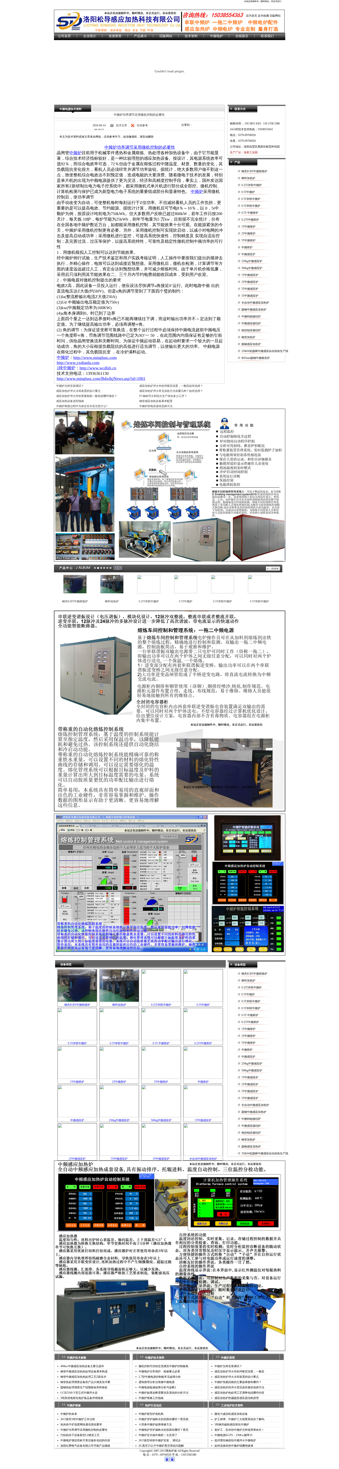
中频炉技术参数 (76, 1357)
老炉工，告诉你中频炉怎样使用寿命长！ (239, 1429)
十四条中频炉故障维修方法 (155, 1424)
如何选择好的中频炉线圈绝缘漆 (233, 1445)
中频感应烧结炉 (251, 323)
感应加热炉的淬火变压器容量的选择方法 (239, 1387)
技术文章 (121, 125)
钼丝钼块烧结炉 (251, 330)
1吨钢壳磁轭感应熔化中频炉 (231, 1424)
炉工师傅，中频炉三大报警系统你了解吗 (239, 1419)
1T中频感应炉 (249, 275)
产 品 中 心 (65, 568)
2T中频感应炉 (249, 282)
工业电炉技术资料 (232, 1405)
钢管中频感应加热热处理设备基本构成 (83, 1371)
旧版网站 (275, 15)
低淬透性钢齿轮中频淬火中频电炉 (235, 1440)
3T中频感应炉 (249, 295)
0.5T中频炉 (248, 192)
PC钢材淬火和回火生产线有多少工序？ (163, 396)
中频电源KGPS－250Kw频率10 (233, 1435)
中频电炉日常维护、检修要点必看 (159, 1371)
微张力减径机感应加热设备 (231, 1414)
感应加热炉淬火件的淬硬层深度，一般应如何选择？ (171, 385)
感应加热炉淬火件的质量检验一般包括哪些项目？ (86, 396)
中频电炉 (216, 36)
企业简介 (89, 36)
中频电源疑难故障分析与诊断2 (157, 1387)
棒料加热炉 (248, 178)
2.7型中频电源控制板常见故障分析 (160, 1376)
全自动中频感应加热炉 (255, 302)
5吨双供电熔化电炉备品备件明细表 (81, 1398)
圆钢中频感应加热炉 (253, 309)
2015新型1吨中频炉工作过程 (77, 1419)
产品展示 (140, 36)
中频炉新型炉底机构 (151, 1414)
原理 (232, 1357)
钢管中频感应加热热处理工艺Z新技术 (83, 1376)
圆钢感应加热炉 (251, 344)
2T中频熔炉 (248, 233)
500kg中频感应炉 (251, 268)
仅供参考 (142, 125)
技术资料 (191, 36)
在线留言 (241, 36)
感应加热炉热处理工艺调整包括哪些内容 (239, 1392)
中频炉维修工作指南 (151, 1398)
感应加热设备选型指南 (70, 401)
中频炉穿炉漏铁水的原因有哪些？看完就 (163, 1419)
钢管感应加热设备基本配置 (155, 401)
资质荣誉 (115, 36)
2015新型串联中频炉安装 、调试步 (160, 1440)
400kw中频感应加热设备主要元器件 (82, 1366)
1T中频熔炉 (248, 226)
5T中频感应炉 (249, 288)
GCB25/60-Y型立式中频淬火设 (79, 1392)
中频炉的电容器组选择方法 (155, 406)
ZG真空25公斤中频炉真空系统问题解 (161, 1445)
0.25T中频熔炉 (250, 219)
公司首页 (64, 36)
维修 (78, 1405)
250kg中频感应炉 (251, 261)
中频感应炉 (248, 254)
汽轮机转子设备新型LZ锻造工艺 (80, 1435)
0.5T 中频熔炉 (249, 212)
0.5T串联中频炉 (250, 205)
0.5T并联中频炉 (250, 199)
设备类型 (65, 964)
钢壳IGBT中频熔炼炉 (254, 171)
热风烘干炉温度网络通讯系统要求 (81, 1424)
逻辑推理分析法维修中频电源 (157, 1382)
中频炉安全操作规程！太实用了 (158, 1435)
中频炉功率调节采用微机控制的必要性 (139, 114)
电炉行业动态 (153, 1405)
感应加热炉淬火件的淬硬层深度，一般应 (239, 1371)
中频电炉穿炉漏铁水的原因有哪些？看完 (163, 1429)
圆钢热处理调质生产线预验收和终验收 (83, 1387)
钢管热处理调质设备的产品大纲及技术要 (85, 1382)
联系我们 (267, 36)
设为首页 (251, 15)
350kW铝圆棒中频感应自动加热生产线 (264, 351)
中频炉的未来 (68, 1414)
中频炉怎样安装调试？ (70, 385)
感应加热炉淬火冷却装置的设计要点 (78, 391)
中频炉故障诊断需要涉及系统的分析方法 (163, 1392)
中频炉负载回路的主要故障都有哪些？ (238, 1382)
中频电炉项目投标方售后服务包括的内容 (85, 1440)
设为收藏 (263, 15)
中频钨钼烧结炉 (251, 316)
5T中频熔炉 (248, 240)
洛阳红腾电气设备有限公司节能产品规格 (85, 1445)
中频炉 (71, 1405)
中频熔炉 (247, 247)
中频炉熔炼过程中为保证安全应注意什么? (81, 406)
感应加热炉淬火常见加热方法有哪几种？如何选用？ (171, 391)
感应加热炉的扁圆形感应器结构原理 (236, 1398)
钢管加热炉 (248, 337)
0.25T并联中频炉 (251, 185)
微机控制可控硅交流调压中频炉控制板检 (163, 1366)
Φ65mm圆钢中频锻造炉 (255, 358)
